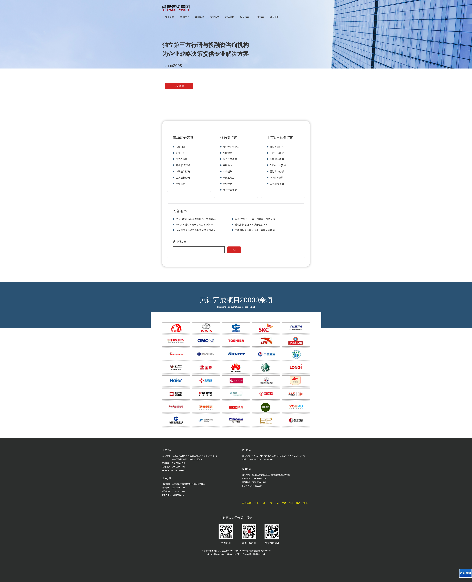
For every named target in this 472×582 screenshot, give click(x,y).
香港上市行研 (277, 171)
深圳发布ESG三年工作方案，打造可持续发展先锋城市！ (256, 219)
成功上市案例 (277, 183)
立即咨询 (179, 86)
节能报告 (227, 152)
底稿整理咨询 (277, 159)
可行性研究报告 (231, 146)
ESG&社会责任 (278, 165)
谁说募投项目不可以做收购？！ (251, 224)
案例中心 (184, 16)
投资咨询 (244, 16)
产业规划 (180, 183)
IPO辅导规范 (276, 177)
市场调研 (229, 16)
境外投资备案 (230, 189)
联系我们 (274, 16)
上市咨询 (259, 16)
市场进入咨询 (183, 171)
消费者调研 (181, 159)
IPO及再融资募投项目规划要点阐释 (194, 224)
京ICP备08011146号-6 (240, 550)
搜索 (234, 249)
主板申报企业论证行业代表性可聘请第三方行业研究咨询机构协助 (256, 230)
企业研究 (180, 152)
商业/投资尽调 (183, 165)
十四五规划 (229, 177)
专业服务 (214, 16)
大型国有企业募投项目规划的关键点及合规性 (197, 230)
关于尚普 (169, 16)
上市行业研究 (277, 152)
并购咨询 (227, 165)
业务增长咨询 (183, 177)
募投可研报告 (277, 146)
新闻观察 (199, 16)
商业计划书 (229, 183)
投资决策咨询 (230, 159)
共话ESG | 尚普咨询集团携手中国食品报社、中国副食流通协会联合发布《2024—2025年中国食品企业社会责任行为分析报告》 (197, 219)
